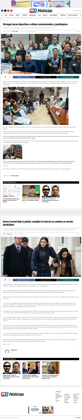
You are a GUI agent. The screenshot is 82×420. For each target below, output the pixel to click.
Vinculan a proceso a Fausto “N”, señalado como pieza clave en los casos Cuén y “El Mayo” (50, 200)
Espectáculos (58, 397)
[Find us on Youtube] (8, 10)
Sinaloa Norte (75, 398)
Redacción (14, 350)
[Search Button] (80, 15)
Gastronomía (67, 395)
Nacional (11, 15)
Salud (39, 15)
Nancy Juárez (15, 31)
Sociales (75, 402)
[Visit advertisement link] (41, 4)
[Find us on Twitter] (5, 10)
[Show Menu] (1, 15)
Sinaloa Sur (75, 400)
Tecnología (58, 400)
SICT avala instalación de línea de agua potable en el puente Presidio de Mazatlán (11, 200)
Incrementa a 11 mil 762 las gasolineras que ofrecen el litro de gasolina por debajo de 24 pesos (50, 377)
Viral (56, 401)
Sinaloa (17, 15)
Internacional (32, 15)
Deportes (45, 15)
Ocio (56, 398)
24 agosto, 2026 (6, 203)
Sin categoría (76, 394)
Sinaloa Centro (33, 31)
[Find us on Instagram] (11, 10)
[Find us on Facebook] (2, 10)
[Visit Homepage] (41, 10)
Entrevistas (63, 15)
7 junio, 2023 (22, 31)
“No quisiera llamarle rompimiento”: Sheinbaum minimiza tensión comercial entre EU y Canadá (30, 377)
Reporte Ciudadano (72, 15)
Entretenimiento (53, 15)
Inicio (6, 15)
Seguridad (24, 15)
